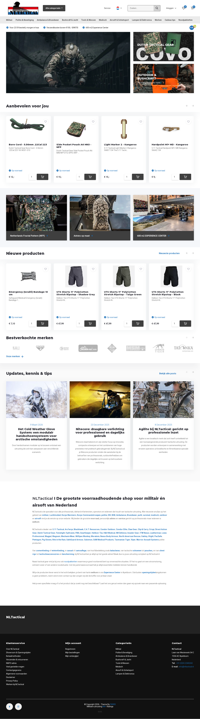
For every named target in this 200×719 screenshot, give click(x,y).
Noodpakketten (186, 20)
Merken (158, 20)
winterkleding (58, 550)
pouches (148, 550)
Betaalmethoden (13, 656)
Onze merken (13, 356)
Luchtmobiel (55, 515)
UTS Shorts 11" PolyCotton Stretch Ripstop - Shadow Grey (75, 293)
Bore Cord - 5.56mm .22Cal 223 (28, 144)
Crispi (151, 529)
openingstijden (149, 572)
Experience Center (112, 572)
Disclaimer (10, 677)
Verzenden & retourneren (17, 660)
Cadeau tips (170, 20)
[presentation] (187, 106)
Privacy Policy (12, 681)
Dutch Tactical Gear (46, 533)
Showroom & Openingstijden (18, 652)
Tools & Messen (88, 20)
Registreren (70, 649)
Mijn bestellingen (72, 652)
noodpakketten (70, 561)
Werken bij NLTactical (15, 684)
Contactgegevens (13, 670)
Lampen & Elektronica (142, 20)
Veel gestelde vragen (15, 667)
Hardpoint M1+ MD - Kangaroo (170, 144)
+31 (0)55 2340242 (184, 663)
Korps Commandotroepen (89, 515)
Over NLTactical (12, 649)
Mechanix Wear (68, 536)
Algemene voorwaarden (16, 674)
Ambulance (121, 515)
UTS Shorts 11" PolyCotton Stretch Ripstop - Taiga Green (122, 293)
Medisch (103, 20)
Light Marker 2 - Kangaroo (120, 144)
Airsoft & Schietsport (119, 20)
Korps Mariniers (69, 515)
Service (107, 8)
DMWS (113, 704)
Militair (9, 20)
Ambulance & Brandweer (48, 20)
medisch (155, 515)
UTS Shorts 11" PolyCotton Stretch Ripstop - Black (168, 293)
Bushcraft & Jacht (70, 20)
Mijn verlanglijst (72, 656)
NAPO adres (11, 663)
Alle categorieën (53, 8)
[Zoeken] (157, 8)
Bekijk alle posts (167, 373)
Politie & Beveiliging (25, 20)
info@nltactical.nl (186, 667)
